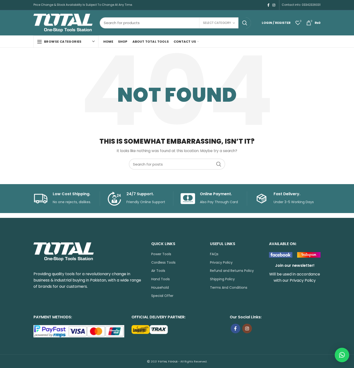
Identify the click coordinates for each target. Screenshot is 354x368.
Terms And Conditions (228, 287)
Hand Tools (160, 279)
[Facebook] (268, 5)
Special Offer (162, 296)
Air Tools (158, 270)
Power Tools (161, 254)
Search (244, 22)
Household (160, 287)
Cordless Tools (163, 262)
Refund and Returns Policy (232, 270)
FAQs (214, 254)
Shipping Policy (222, 279)
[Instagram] (274, 5)
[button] (342, 355)
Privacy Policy (221, 262)
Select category (217, 22)
